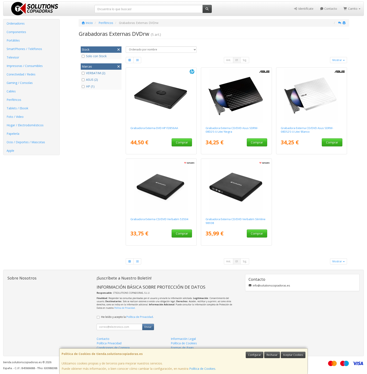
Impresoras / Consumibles (25, 66)
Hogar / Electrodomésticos (25, 125)
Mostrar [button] (337, 60)
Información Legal (183, 339)
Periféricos (14, 100)
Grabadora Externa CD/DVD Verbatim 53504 (159, 219)
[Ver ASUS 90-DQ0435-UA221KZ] (236, 96)
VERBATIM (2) (95, 73)
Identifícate (305, 9)
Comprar (182, 142)
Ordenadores (16, 23)
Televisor (13, 57)
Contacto (330, 9)
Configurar (254, 355)
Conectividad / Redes (21, 74)
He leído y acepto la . (127, 317)
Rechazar (272, 355)
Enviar (148, 327)
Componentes (16, 32)
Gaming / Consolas (20, 83)
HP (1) (90, 86)
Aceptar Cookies (293, 355)
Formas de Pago (182, 348)
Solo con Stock (96, 56)
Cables (11, 91)
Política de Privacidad (124, 307)
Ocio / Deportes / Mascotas (26, 142)
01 (236, 60)
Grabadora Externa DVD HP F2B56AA (154, 128)
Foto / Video (15, 117)
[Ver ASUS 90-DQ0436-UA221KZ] (312, 96)
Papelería (13, 134)
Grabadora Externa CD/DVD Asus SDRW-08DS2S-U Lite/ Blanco (307, 129)
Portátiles (13, 40)
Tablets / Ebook (17, 108)
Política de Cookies (202, 369)
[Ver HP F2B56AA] (161, 96)
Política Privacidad (109, 343)
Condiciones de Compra (113, 348)
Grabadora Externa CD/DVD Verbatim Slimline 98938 (235, 221)
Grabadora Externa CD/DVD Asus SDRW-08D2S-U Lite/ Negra (232, 129)
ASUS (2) (92, 80)
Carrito (352, 9)
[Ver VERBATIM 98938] (236, 187)
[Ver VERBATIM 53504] (161, 187)
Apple (10, 151)
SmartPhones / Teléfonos (24, 49)
